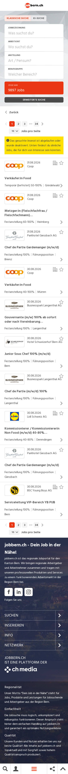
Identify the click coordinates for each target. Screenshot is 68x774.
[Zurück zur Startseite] (21, 671)
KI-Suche (38, 18)
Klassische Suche (18, 18)
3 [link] (24, 124)
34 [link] (36, 124)
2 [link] (18, 124)
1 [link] (12, 124)
